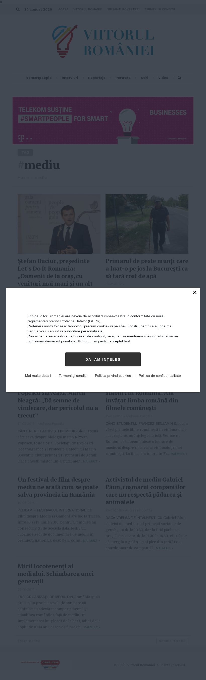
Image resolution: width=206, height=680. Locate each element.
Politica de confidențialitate (160, 375)
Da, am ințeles (103, 359)
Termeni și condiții (73, 375)
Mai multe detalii (38, 375)
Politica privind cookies (113, 375)
